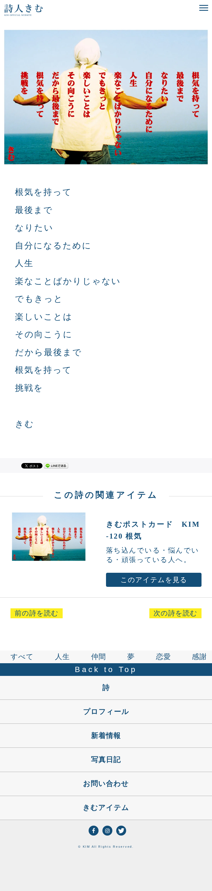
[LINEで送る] (56, 465)
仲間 (98, 657)
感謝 (199, 657)
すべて (22, 657)
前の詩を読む (37, 613)
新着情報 (106, 736)
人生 (62, 657)
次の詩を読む (175, 613)
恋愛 (163, 657)
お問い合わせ (106, 784)
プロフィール (106, 712)
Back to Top (106, 669)
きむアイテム (106, 808)
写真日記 (106, 760)
